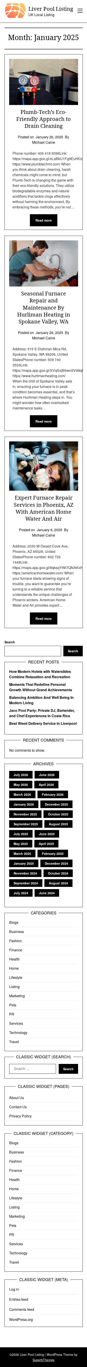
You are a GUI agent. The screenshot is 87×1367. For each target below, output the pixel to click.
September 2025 (26, 824)
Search (9, 642)
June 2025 (47, 834)
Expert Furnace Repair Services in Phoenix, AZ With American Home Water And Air (43, 508)
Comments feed (21, 1309)
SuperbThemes (43, 1360)
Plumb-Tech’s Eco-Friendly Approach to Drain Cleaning (43, 118)
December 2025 (56, 804)
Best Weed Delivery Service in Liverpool (43, 723)
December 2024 (56, 863)
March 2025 (22, 853)
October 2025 (58, 814)
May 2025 (21, 843)
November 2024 (25, 873)
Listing (14, 986)
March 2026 (22, 794)
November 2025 (25, 814)
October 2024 (58, 873)
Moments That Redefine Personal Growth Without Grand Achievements (40, 687)
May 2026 (21, 784)
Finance (15, 949)
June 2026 (47, 774)
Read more (43, 220)
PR (11, 1014)
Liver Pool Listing (50, 8)
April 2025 (46, 843)
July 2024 (21, 893)
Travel (14, 1041)
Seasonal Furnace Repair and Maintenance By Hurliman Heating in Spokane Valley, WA (43, 307)
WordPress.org (21, 1319)
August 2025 (58, 824)
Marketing (17, 995)
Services (16, 1023)
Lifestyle (15, 977)
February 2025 (53, 853)
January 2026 (24, 804)
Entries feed (18, 1299)
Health (14, 959)
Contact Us (18, 1106)
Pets (12, 1005)
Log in (14, 1289)
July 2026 (21, 774)
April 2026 (46, 784)
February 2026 (53, 794)
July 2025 (21, 834)
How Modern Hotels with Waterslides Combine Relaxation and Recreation (40, 674)
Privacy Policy (20, 1116)
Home (14, 968)
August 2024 (58, 883)
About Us (16, 1097)
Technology (18, 1032)
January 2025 (24, 863)
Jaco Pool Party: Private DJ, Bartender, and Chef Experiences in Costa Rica (42, 713)
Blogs (13, 922)
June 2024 (47, 893)
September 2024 (26, 883)
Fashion (15, 940)
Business (16, 931)
